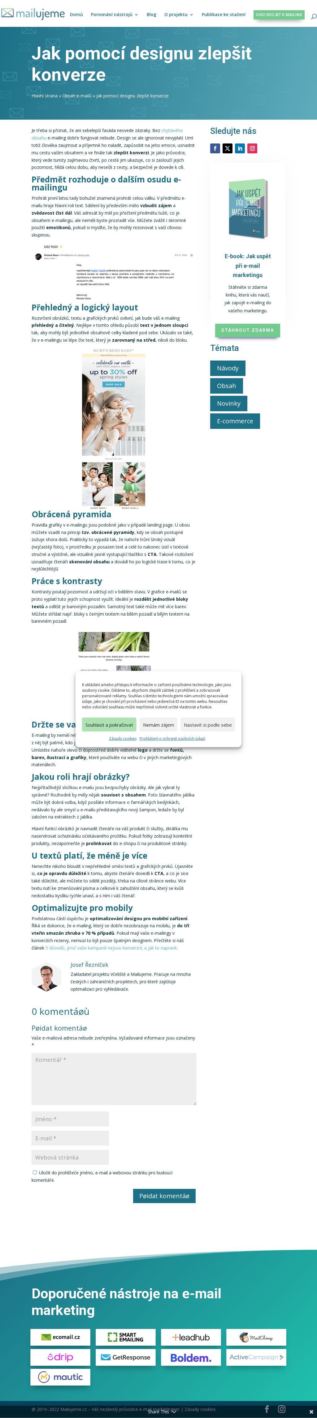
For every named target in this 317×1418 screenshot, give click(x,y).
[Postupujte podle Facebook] (215, 148)
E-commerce (235, 421)
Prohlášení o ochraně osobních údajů (172, 738)
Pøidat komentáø (164, 1196)
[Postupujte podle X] (227, 148)
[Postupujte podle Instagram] (252, 148)
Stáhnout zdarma (247, 330)
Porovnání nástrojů (111, 14)
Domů (76, 14)
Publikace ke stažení (223, 14)
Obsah (226, 386)
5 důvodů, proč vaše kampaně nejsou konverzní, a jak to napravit (110, 948)
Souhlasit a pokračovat (109, 724)
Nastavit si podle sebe (208, 724)
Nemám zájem (158, 724)
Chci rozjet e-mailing (279, 15)
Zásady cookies (123, 738)
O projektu (176, 14)
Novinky (229, 403)
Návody (228, 368)
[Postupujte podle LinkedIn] (240, 148)
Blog (151, 14)
